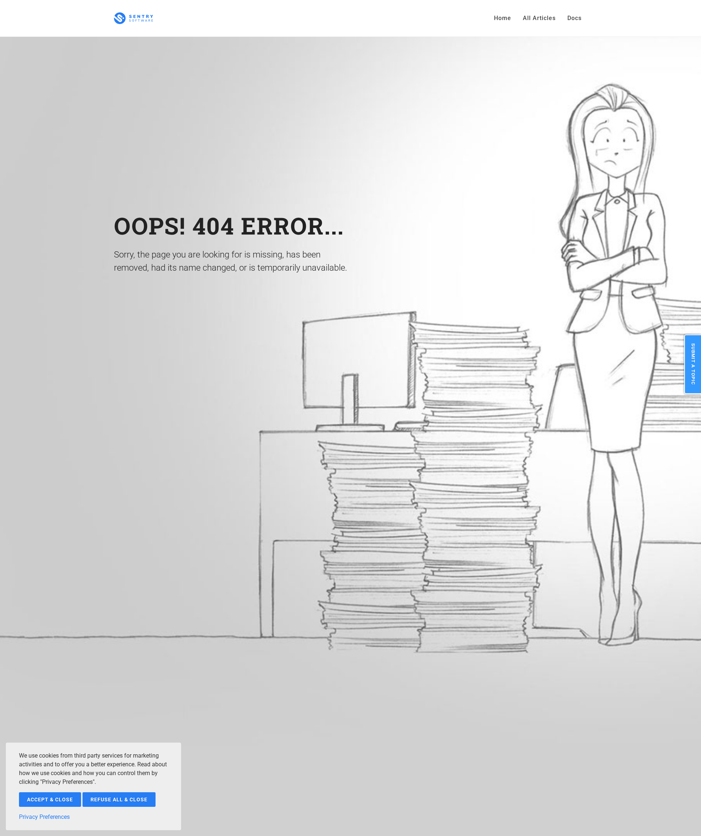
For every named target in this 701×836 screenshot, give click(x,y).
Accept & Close (50, 799)
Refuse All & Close (119, 799)
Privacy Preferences (44, 816)
